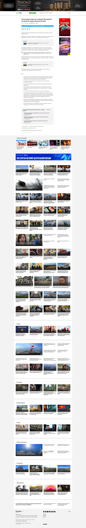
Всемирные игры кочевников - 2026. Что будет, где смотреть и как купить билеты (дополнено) (50, 334)
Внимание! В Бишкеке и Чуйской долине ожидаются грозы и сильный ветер (26, 188)
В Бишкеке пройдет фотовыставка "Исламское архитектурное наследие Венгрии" (64, 504)
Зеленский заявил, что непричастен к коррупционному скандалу (49, 433)
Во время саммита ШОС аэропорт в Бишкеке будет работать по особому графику (22, 174)
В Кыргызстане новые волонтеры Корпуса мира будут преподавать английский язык (63, 180)
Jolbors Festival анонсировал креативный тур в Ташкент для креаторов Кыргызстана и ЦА (49, 493)
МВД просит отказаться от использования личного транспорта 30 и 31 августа (48, 228)
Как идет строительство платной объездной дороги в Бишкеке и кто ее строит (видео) (42, 287)
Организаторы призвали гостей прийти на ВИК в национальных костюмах (49, 344)
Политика (22, 23)
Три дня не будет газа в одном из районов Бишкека (63, 201)
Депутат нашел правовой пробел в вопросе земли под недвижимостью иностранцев (50, 271)
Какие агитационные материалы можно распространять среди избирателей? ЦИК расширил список (64, 314)
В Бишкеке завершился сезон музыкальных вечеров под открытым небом (63, 215)
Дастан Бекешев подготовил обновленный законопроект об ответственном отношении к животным (21, 314)
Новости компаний (22, 138)
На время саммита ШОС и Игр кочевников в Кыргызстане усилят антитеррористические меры (64, 359)
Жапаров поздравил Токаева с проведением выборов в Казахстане (35, 271)
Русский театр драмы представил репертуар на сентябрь (50, 504)
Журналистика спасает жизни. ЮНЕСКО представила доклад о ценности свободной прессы (35, 215)
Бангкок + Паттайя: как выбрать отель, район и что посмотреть (49, 473)
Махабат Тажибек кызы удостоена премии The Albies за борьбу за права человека (22, 215)
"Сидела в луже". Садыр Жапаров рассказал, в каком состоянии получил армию (38, 65)
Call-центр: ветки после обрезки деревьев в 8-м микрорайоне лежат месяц (64, 393)
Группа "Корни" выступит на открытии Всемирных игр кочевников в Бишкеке (63, 493)
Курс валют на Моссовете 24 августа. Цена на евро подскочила (50, 235)
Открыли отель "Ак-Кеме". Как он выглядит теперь (22, 201)
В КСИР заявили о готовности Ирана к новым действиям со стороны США (35, 433)
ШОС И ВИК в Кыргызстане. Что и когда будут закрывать (36, 334)
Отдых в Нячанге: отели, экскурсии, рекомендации (20, 473)
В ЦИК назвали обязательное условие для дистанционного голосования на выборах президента (35, 314)
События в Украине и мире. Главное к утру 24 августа (62, 257)
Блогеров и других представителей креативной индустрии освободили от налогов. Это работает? (50, 258)
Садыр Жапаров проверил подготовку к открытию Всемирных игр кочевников (28, 352)
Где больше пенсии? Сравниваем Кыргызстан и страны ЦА (49, 413)
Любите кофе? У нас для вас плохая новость (36, 257)
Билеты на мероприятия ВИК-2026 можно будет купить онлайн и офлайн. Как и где (64, 344)
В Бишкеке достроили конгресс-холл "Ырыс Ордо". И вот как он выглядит (35, 300)
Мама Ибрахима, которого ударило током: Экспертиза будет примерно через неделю (26, 243)
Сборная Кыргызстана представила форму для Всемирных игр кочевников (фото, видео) (36, 229)
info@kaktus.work (21, 515)
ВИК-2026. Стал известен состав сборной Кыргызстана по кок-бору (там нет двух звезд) (64, 334)
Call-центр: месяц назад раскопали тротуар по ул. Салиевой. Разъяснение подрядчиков (50, 174)
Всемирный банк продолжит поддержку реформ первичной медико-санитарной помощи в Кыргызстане (49, 187)
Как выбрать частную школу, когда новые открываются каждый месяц (43, 147)
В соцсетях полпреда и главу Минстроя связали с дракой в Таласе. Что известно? (21, 271)
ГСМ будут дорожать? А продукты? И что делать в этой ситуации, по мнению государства (50, 300)
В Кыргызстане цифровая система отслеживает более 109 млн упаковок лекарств (22, 257)
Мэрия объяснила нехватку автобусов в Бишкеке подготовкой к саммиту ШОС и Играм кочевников (50, 393)
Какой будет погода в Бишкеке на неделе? (26, 454)
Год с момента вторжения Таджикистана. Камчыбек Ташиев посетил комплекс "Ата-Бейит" (36, 121)
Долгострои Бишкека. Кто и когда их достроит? (24, 286)
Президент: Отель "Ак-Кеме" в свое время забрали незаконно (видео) (22, 228)
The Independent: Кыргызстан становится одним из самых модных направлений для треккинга (21, 300)
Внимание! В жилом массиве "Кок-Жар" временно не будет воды (64, 445)
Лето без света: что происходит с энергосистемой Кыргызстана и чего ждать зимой (35, 413)
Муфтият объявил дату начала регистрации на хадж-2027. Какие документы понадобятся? (64, 452)
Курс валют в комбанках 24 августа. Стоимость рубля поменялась (50, 215)
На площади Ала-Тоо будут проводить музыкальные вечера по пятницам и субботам (29, 504)
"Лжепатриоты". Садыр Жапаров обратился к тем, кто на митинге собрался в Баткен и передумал (38, 43)
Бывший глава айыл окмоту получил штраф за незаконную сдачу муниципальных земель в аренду (63, 236)
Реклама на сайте (18, 514)
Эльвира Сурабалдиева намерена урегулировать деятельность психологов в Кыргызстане (64, 174)
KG (69, 511)
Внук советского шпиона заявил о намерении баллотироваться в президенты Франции (64, 186)
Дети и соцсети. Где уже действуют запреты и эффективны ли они (36, 372)
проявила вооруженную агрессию (47, 76)
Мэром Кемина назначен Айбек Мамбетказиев (49, 241)
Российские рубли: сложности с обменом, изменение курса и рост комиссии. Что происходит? (22, 372)
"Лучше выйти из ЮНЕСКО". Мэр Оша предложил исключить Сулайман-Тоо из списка (63, 228)
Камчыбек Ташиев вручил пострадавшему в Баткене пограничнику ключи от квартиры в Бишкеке (36, 113)
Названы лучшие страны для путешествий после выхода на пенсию (21, 433)
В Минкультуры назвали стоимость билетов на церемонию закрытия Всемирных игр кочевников (50, 351)
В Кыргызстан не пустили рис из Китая (63, 241)
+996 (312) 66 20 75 (26, 515)
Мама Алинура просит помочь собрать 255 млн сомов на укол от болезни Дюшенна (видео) (61, 287)
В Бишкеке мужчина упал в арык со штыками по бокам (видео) (36, 392)
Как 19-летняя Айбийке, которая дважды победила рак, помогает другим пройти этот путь (63, 372)
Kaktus (37, 23)
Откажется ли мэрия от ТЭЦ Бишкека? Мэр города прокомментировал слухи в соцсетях (49, 373)
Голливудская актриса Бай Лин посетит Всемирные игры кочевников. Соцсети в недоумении (50, 359)
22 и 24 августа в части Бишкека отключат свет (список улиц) (49, 445)
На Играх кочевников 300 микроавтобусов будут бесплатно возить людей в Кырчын (35, 359)
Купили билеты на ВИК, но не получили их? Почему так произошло (63, 351)
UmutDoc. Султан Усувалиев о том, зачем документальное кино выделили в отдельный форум (36, 174)
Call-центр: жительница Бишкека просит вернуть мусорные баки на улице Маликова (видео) (22, 393)
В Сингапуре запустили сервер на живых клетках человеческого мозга (64, 433)
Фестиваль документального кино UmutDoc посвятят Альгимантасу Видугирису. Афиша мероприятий (22, 493)
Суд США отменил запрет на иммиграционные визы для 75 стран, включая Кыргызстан (63, 271)
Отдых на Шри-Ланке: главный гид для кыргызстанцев (64, 473)
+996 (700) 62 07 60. (39, 130)
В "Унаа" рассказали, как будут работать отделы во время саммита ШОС (36, 202)
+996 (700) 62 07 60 (32, 515)
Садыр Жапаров (24, 126)
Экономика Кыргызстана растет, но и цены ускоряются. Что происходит (63, 413)
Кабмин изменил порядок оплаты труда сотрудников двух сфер (50, 314)
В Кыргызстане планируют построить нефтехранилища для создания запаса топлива (63, 300)
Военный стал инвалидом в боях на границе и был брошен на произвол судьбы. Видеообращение (36, 117)
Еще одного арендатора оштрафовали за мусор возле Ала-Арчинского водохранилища (50, 202)
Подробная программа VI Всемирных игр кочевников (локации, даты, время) (21, 334)
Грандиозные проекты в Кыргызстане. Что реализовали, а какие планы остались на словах (22, 413)
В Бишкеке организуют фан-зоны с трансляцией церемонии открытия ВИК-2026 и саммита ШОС (36, 494)
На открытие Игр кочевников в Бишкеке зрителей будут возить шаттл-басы (21, 359)
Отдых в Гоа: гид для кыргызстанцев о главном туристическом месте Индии (35, 474)
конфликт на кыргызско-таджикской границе (36, 126)
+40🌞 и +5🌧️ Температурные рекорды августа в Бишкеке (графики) (49, 452)
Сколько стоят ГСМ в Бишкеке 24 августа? (49, 179)
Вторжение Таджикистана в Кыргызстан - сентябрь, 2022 (34, 110)
